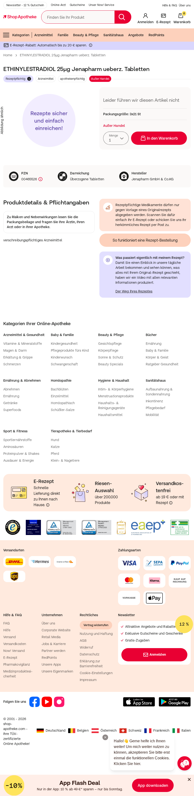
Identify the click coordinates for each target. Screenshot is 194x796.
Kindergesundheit (64, 343)
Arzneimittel (43, 35)
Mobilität (152, 415)
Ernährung (154, 343)
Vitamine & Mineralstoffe (22, 343)
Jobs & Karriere (54, 644)
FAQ (6, 623)
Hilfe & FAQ (169, 5)
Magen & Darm (15, 350)
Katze (55, 447)
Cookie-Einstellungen (96, 673)
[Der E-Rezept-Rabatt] (90, 46)
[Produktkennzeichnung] (40, 179)
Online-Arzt (58, 5)
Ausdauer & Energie (18, 460)
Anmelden (158, 654)
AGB (83, 640)
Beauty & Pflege (86, 35)
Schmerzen (12, 364)
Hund (55, 440)
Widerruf (86, 647)
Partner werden (53, 651)
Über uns (185, 5)
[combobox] (116, 138)
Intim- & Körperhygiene (116, 389)
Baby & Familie (157, 350)
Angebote (136, 35)
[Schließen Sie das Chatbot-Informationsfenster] (105, 737)
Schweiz (134, 730)
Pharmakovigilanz (16, 664)
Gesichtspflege (110, 343)
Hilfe (6, 630)
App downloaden (153, 785)
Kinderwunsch (62, 357)
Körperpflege (108, 350)
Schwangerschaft (64, 364)
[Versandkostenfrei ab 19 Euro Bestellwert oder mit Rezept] (171, 503)
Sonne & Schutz (110, 357)
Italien (186, 730)
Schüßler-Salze (63, 410)
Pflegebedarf (156, 408)
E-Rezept (10, 657)
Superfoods (12, 410)
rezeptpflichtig (15, 78)
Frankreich (161, 730)
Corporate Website (56, 630)
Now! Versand (14, 651)
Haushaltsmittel (110, 415)
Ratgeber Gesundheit (162, 364)
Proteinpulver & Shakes (21, 453)
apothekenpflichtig (72, 78)
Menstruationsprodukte (116, 396)
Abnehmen (11, 389)
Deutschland (55, 730)
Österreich (109, 730)
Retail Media (51, 637)
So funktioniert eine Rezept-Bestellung (145, 240)
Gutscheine (77, 5)
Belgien (83, 730)
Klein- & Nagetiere (65, 460)
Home (7, 55)
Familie (63, 35)
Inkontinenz (154, 401)
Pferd (55, 453)
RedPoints (156, 35)
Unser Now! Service (101, 5)
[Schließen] (189, 779)
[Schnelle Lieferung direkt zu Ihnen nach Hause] (48, 505)
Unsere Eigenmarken (57, 671)
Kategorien (20, 35)
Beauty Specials (110, 364)
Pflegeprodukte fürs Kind (70, 350)
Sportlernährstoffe (17, 440)
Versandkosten (14, 644)
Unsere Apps (51, 664)
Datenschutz (89, 654)
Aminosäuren (13, 447)
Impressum (88, 680)
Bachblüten (60, 389)
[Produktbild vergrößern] (48, 120)
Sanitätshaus (113, 35)
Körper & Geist (157, 357)
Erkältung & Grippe (18, 357)
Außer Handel (100, 78)
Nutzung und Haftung (96, 634)
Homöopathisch (63, 403)
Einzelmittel (60, 396)
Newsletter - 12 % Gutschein (25, 5)
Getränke (10, 403)
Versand (9, 637)
